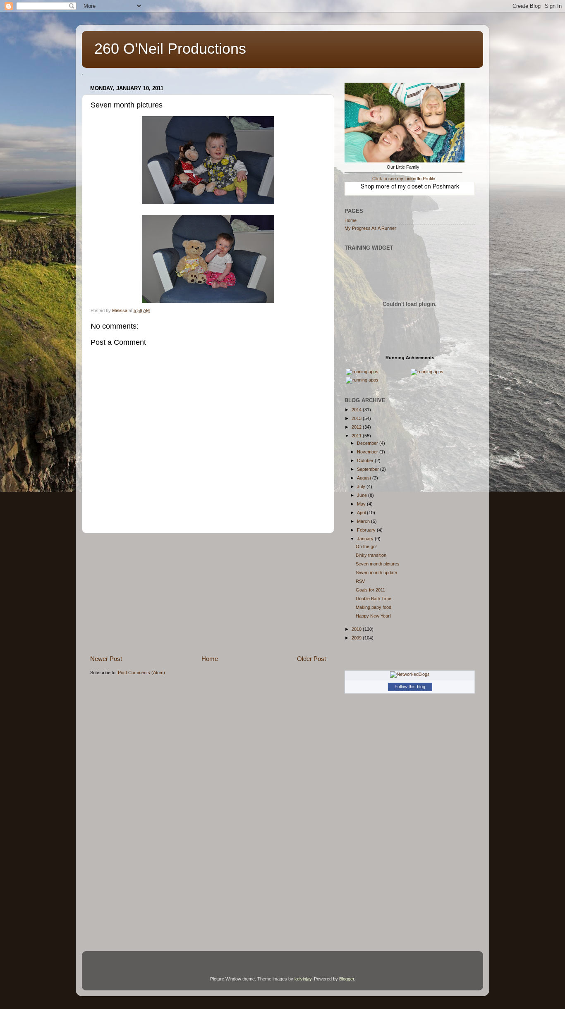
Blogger (346, 978)
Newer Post (106, 658)
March (364, 521)
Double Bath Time (373, 598)
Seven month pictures (378, 563)
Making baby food (373, 607)
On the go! (366, 546)
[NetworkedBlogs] (410, 674)
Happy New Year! (373, 615)
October (366, 460)
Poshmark (446, 186)
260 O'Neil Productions (170, 48)
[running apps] (362, 371)
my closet (410, 186)
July (361, 486)
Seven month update (376, 572)
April (362, 512)
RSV (360, 581)
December (368, 443)
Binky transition (371, 555)
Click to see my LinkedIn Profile (403, 178)
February (367, 529)
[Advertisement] (208, 594)
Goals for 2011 (370, 589)
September (368, 469)
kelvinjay (302, 978)
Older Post (311, 658)
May (362, 503)
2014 (357, 409)
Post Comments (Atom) (141, 672)
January (366, 538)
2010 (357, 629)
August (364, 477)
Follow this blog (410, 686)
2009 (357, 637)
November (368, 451)
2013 (357, 418)
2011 (357, 435)
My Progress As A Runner (370, 228)
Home (209, 658)
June (362, 495)
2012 (357, 427)
